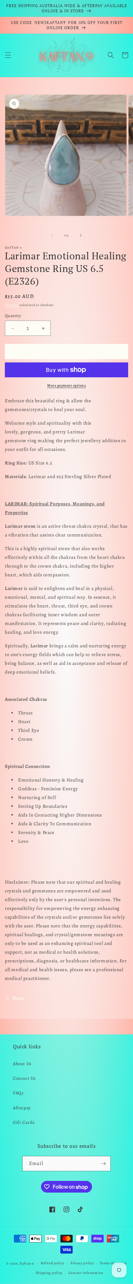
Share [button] (18, 998)
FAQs (18, 1093)
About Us (22, 1064)
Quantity (13, 315)
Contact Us (24, 1078)
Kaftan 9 (27, 1263)
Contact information (85, 1272)
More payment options (66, 385)
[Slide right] (81, 235)
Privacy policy (82, 1263)
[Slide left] (52, 235)
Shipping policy (49, 1272)
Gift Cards (24, 1122)
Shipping (12, 305)
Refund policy (52, 1263)
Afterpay (22, 1108)
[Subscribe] (103, 1163)
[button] (8, 55)
